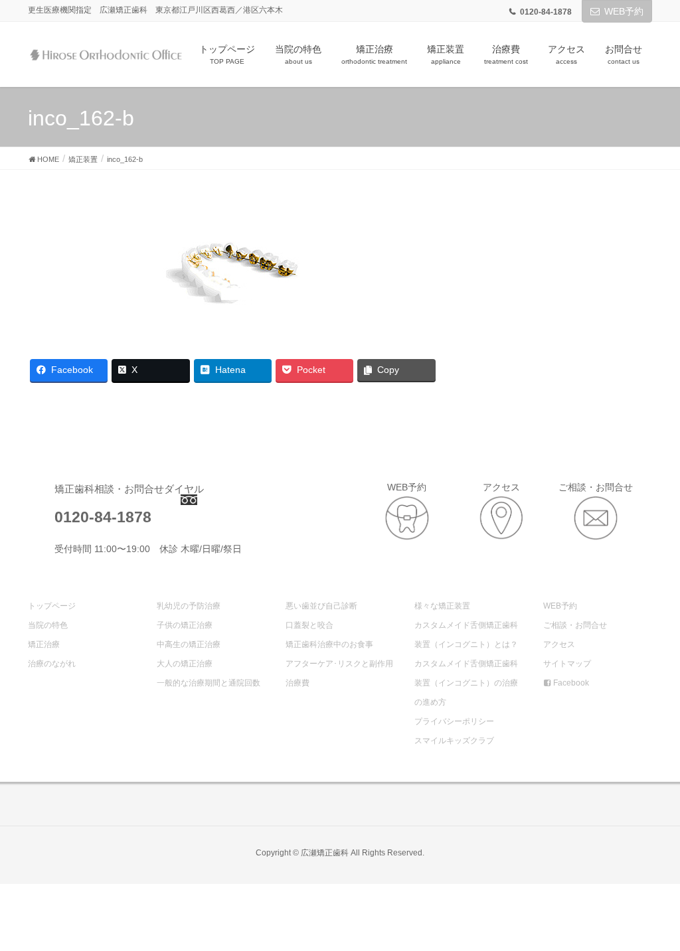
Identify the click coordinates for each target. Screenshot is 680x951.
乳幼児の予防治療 (188, 606)
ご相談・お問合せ (575, 625)
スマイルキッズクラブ (454, 740)
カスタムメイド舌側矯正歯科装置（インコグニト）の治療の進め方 (466, 683)
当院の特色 (48, 625)
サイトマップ (567, 663)
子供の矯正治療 (184, 625)
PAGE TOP (650, 910)
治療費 (297, 683)
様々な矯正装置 (442, 606)
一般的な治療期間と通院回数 (208, 683)
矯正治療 (44, 644)
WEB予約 (623, 11)
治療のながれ (52, 663)
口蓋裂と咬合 (309, 625)
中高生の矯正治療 (188, 644)
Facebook (570, 683)
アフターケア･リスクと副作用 (339, 663)
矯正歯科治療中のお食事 (329, 644)
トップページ (52, 606)
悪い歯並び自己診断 (321, 606)
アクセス (559, 644)
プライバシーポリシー (454, 721)
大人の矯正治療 (184, 663)
